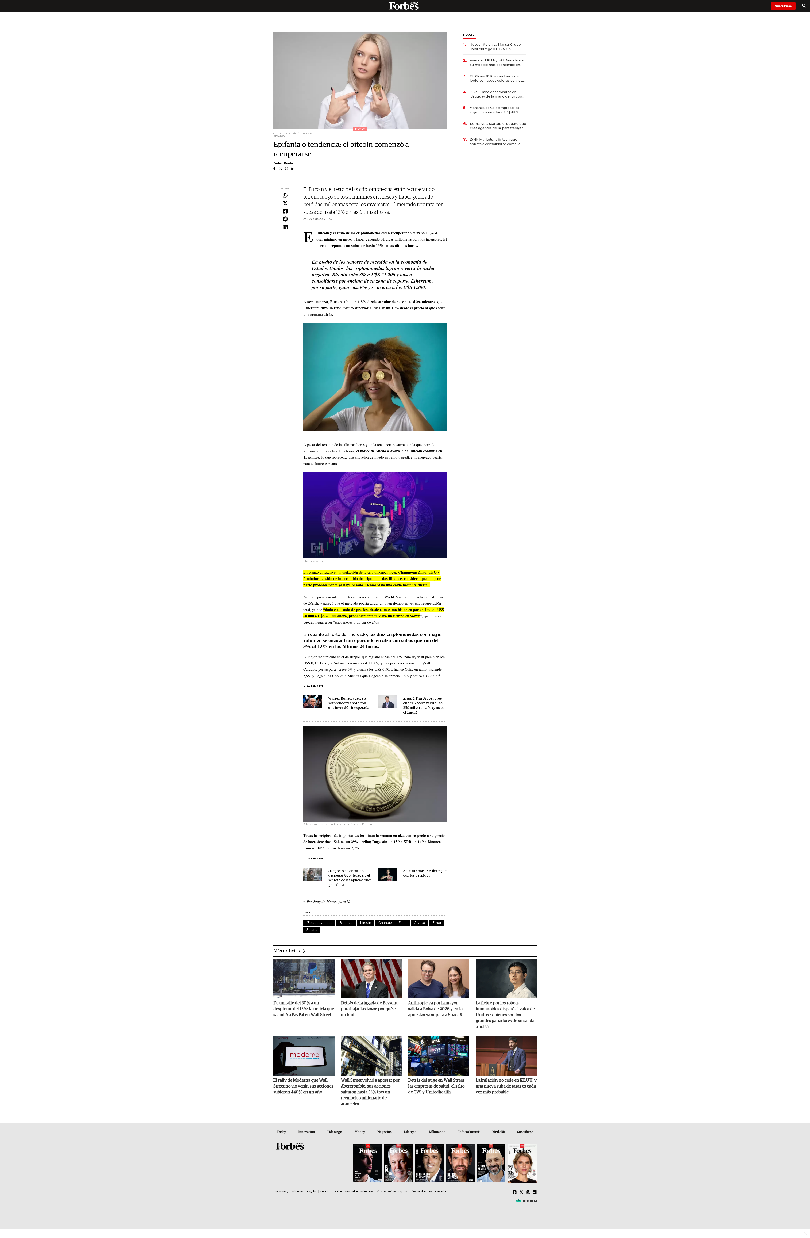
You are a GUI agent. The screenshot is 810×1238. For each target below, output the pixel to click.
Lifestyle (410, 1132)
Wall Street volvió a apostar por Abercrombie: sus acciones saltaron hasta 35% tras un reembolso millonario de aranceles (370, 1092)
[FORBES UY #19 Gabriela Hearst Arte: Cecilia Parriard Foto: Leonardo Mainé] (521, 1163)
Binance (346, 923)
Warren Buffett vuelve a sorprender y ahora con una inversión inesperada (348, 703)
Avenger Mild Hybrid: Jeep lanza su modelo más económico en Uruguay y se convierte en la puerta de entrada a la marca (497, 62)
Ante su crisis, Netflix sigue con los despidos (425, 873)
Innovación (306, 1132)
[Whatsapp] (285, 196)
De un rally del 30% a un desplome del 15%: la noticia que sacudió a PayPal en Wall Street (303, 1009)
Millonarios (437, 1132)
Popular (469, 35)
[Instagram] (528, 1192)
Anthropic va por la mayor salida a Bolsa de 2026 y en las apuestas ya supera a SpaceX (436, 1009)
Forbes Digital (283, 163)
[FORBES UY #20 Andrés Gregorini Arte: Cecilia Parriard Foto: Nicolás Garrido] (491, 1163)
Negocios (384, 1132)
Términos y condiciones (288, 1191)
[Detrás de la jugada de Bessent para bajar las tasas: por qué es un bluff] (371, 978)
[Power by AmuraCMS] (526, 1200)
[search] (804, 6)
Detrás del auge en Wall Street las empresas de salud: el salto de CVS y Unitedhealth (436, 1086)
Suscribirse (783, 6)
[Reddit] (285, 219)
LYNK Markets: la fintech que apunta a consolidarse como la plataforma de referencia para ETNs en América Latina (495, 141)
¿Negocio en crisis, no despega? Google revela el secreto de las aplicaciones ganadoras (350, 878)
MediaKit (498, 1132)
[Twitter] (285, 203)
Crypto (419, 923)
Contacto (325, 1191)
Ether (436, 923)
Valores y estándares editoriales (354, 1191)
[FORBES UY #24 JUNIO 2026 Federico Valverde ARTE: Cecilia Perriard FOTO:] (367, 1163)
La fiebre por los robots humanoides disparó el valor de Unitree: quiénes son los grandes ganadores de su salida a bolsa (505, 1015)
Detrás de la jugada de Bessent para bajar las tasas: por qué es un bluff (369, 1009)
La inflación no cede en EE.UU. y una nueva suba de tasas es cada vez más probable (506, 1086)
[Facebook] (285, 211)
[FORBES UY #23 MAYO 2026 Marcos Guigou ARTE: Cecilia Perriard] (398, 1163)
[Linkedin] (285, 227)
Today (281, 1132)
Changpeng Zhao (392, 923)
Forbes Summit (469, 1132)
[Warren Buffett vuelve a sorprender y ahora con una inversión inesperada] (312, 701)
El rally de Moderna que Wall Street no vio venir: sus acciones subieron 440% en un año (303, 1086)
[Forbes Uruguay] (405, 5)
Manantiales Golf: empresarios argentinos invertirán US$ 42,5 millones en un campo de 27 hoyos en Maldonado (494, 110)
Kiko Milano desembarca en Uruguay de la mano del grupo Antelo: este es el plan (496, 94)
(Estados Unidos (319, 923)
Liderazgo (334, 1132)
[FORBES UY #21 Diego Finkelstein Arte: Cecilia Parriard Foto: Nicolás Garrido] (460, 1163)
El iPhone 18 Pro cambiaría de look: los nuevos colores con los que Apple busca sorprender (496, 78)
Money (360, 1132)
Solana (311, 930)
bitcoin (365, 923)
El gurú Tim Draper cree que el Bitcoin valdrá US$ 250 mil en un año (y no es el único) (423, 705)
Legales (312, 1191)
